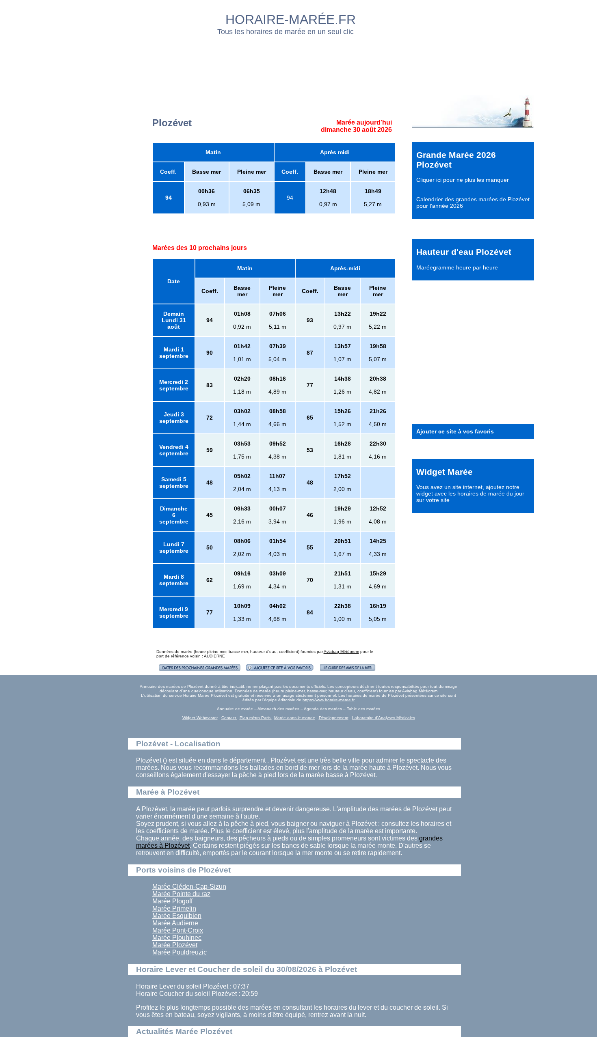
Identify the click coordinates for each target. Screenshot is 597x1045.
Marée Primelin (174, 908)
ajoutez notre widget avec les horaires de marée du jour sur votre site (470, 493)
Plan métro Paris (256, 717)
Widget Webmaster (200, 717)
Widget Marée (444, 471)
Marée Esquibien (176, 915)
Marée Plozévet (174, 945)
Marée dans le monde (294, 717)
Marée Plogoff (172, 901)
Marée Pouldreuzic (179, 952)
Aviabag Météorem (341, 651)
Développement (333, 717)
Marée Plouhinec (176, 937)
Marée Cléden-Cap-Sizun (189, 886)
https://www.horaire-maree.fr (329, 700)
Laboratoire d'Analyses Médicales (383, 717)
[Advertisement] (299, 63)
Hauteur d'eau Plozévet (463, 251)
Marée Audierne (175, 923)
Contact (229, 717)
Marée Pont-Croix (177, 930)
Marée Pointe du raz (181, 893)
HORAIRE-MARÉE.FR (290, 19)
